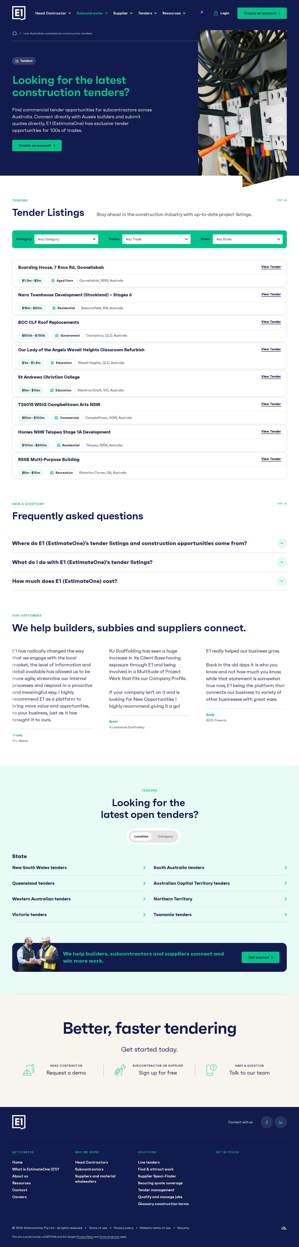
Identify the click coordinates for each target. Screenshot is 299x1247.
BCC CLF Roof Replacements (48, 322)
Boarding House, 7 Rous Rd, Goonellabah (61, 267)
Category (24, 239)
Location (141, 836)
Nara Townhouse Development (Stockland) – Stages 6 (75, 294)
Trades (114, 239)
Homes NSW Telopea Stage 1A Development (64, 432)
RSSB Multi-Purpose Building (48, 459)
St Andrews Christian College (49, 377)
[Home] (14, 33)
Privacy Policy (85, 1236)
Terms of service (109, 1236)
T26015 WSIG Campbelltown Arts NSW (59, 404)
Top (280, 200)
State (205, 239)
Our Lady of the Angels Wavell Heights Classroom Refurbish (81, 349)
